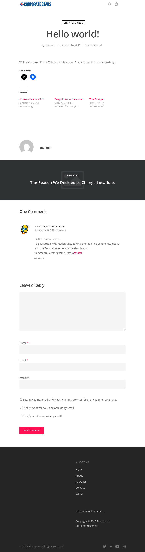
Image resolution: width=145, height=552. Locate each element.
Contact (80, 487)
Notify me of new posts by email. (43, 416)
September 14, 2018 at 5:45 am (50, 230)
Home (79, 469)
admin (49, 45)
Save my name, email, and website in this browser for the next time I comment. (70, 399)
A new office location (31, 99)
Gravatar (77, 253)
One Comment (93, 45)
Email (23, 360)
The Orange (96, 99)
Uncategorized (73, 22)
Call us (80, 493)
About (79, 475)
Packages (81, 481)
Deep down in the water (68, 99)
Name (24, 342)
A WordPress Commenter (49, 226)
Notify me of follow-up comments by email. (49, 408)
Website (24, 377)
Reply (41, 258)
